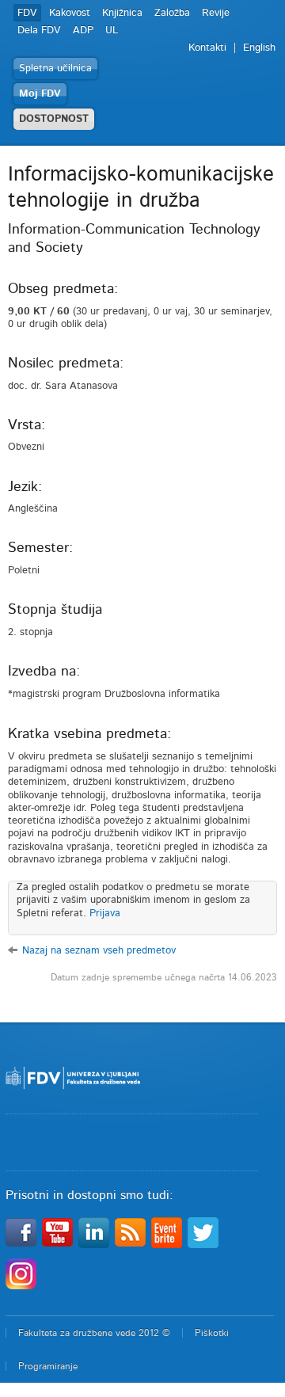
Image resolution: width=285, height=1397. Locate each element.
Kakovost (69, 13)
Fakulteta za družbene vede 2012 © (94, 1333)
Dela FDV (39, 30)
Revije (216, 13)
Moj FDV (40, 94)
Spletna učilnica (55, 68)
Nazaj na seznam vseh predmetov (99, 951)
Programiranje (48, 1366)
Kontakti (207, 48)
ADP (83, 30)
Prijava (104, 913)
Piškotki (212, 1333)
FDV (27, 13)
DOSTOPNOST (54, 119)
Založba (172, 13)
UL (111, 30)
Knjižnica (122, 13)
